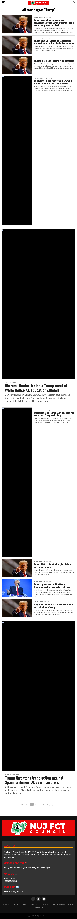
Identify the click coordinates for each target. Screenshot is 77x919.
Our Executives (39, 907)
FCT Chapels (24, 904)
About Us (6, 904)
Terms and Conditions (59, 904)
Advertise (71, 904)
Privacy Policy (35, 904)
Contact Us (14, 904)
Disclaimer (45, 904)
